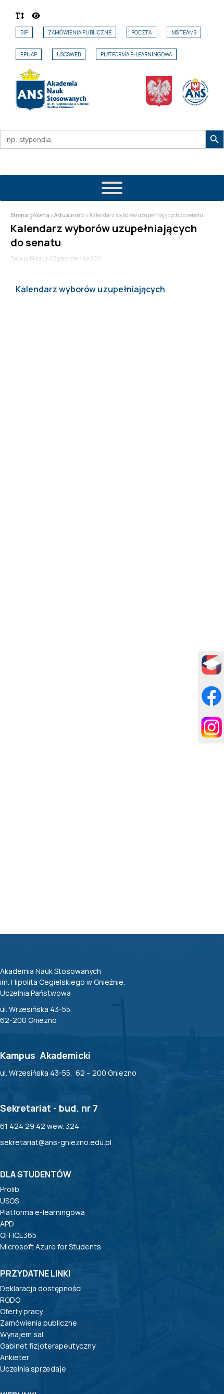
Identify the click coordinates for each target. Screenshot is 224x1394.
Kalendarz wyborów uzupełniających (90, 289)
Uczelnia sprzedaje (33, 1369)
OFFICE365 (18, 1235)
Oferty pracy (21, 1311)
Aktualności (69, 215)
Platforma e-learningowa (136, 54)
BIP (24, 32)
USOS (9, 1201)
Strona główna (29, 215)
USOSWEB (69, 54)
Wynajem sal (21, 1334)
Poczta (141, 32)
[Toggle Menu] (112, 188)
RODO (10, 1300)
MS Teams (183, 32)
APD (7, 1224)
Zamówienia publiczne (79, 32)
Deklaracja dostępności (41, 1288)
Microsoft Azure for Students (50, 1247)
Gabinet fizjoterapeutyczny (47, 1346)
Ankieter (14, 1357)
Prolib (9, 1189)
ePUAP (28, 54)
